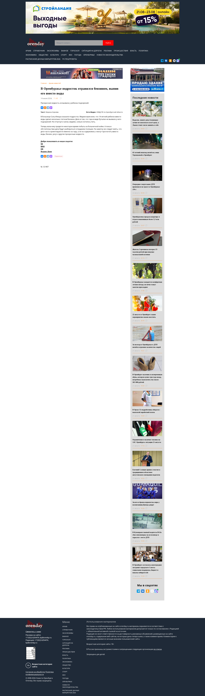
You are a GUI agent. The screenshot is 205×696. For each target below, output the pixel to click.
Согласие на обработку (35, 672)
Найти (108, 43)
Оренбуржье (89, 55)
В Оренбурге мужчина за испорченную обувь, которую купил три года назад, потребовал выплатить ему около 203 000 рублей (147, 378)
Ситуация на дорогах (92, 51)
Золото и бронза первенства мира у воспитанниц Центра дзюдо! (146, 503)
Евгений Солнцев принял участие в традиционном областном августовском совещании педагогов (146, 472)
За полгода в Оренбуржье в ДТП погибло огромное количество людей (147, 345)
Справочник (39, 51)
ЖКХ (70, 55)
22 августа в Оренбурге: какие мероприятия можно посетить (144, 315)
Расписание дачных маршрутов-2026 (43, 59)
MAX (43, 146)
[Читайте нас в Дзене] (174, 60)
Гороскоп (75, 51)
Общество (43, 55)
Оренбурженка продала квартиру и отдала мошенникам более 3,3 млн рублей (146, 219)
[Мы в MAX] (177, 60)
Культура (54, 55)
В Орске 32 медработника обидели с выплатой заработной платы (146, 410)
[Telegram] (48, 107)
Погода (77, 55)
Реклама (108, 51)
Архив (28, 51)
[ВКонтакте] (42, 107)
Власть (133, 51)
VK (42, 144)
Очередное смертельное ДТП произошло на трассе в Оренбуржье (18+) (146, 186)
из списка (158, 649)
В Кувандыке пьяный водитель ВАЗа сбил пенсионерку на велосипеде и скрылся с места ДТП (147, 535)
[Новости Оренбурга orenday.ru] (36, 42)
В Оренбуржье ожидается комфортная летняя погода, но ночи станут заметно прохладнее (147, 284)
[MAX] (51, 107)
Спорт (64, 55)
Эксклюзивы (53, 51)
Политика (143, 51)
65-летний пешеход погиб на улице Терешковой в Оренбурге (146, 153)
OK (42, 149)
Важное (64, 51)
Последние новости (145, 97)
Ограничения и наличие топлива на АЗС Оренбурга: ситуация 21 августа (147, 440)
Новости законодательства (110, 55)
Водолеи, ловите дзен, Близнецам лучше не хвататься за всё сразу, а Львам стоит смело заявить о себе (146, 122)
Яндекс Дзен (46, 151)
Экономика (31, 55)
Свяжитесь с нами (33, 631)
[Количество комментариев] (148, 129)
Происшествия (121, 51)
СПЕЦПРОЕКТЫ (70, 59)
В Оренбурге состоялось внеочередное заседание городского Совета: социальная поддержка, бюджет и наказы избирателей (147, 569)
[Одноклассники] (45, 107)
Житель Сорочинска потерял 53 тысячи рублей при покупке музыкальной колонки (145, 252)
